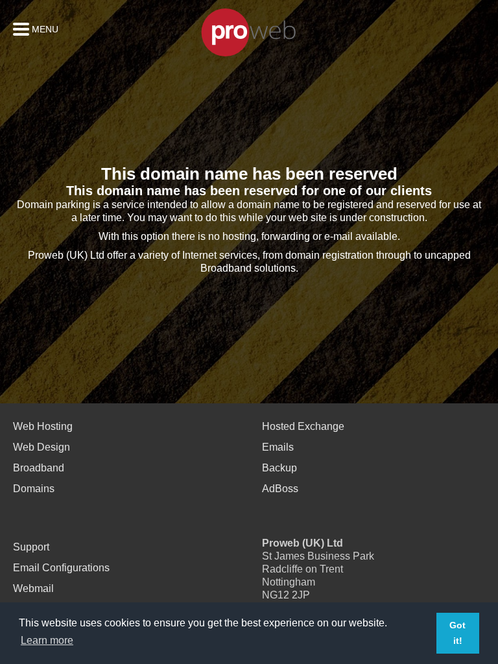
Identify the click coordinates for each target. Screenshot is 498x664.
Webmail (33, 588)
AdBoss (280, 488)
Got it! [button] (457, 633)
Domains (33, 488)
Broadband (38, 467)
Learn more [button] (47, 640)
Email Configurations (61, 567)
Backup (279, 467)
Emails (278, 447)
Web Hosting (43, 426)
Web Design (41, 447)
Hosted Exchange (303, 426)
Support (31, 546)
